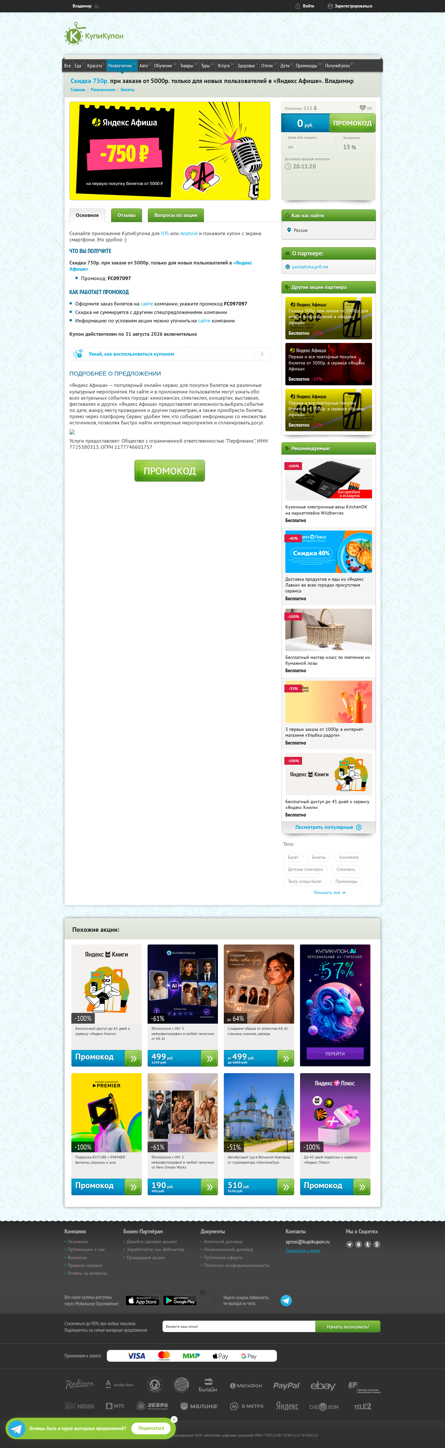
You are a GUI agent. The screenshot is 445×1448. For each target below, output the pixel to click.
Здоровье (247, 65)
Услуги (226, 65)
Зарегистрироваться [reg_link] (353, 6)
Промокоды (309, 65)
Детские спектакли (305, 869)
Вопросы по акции (175, 215)
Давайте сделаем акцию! (152, 1241)
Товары (188, 65)
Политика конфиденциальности (236, 1265)
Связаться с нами (303, 1250)
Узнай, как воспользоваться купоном (131, 353)
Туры (207, 65)
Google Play (180, 1300)
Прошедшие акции (146, 1257)
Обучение (165, 65)
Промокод (170, 470)
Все (67, 65)
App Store (142, 1300)
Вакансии (77, 1257)
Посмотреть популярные (324, 827)
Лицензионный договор (228, 1249)
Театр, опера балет (305, 881)
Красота (96, 65)
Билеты (319, 857)
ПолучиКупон (339, 65)
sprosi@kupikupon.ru (308, 1242)
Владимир (82, 6)
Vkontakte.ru (358, 1244)
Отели (269, 65)
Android (189, 233)
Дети (286, 65)
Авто (145, 65)
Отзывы (127, 215)
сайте (147, 303)
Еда (79, 65)
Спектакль (346, 869)
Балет (293, 857)
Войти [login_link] (308, 6)
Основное (87, 215)
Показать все (327, 892)
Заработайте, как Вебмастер (155, 1249)
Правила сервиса (85, 1265)
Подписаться (151, 1428)
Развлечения (122, 65)
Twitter (367, 1244)
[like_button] (363, 108)
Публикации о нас (86, 1249)
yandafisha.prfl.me (310, 267)
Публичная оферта (223, 1257)
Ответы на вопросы (87, 1273)
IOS (165, 233)
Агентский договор (223, 1241)
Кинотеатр (349, 857)
